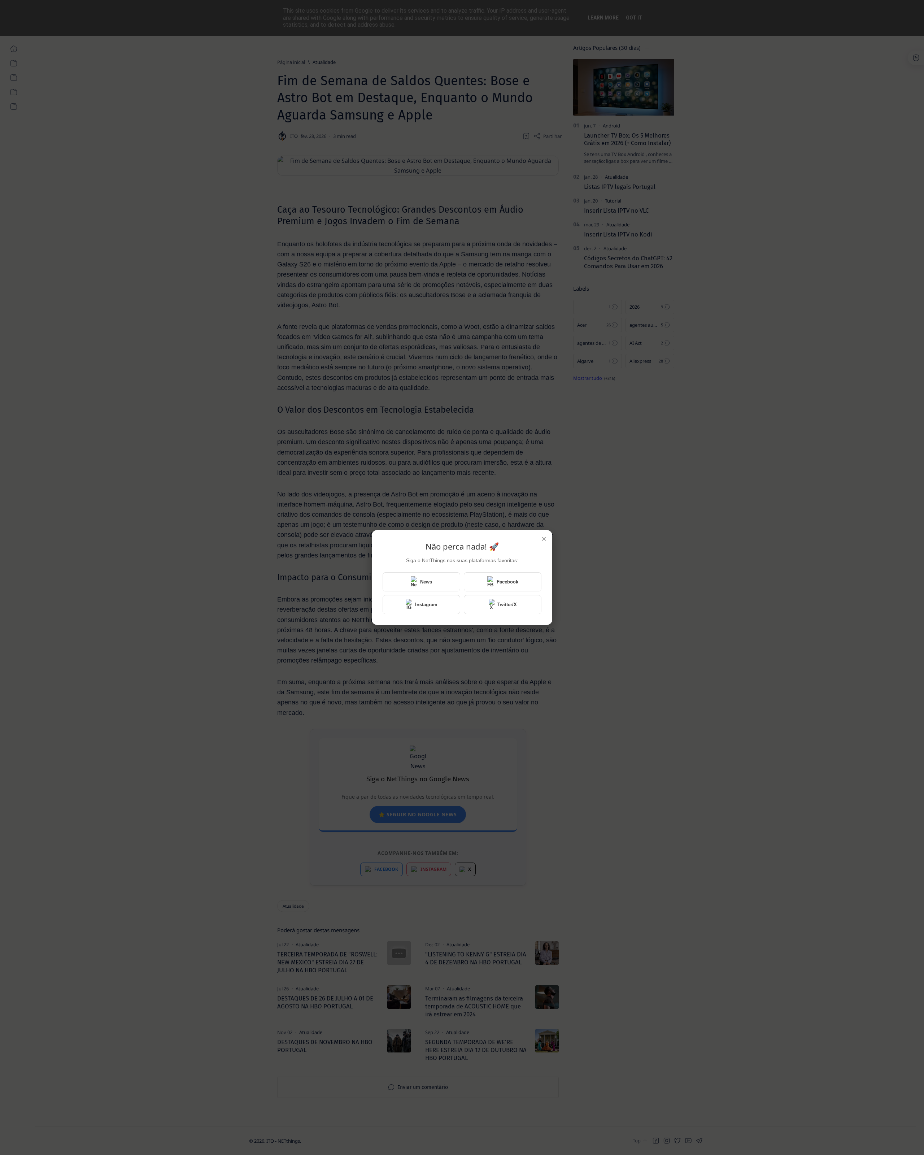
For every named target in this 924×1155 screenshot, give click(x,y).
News (426, 582)
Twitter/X (507, 604)
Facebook (507, 582)
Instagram (426, 604)
